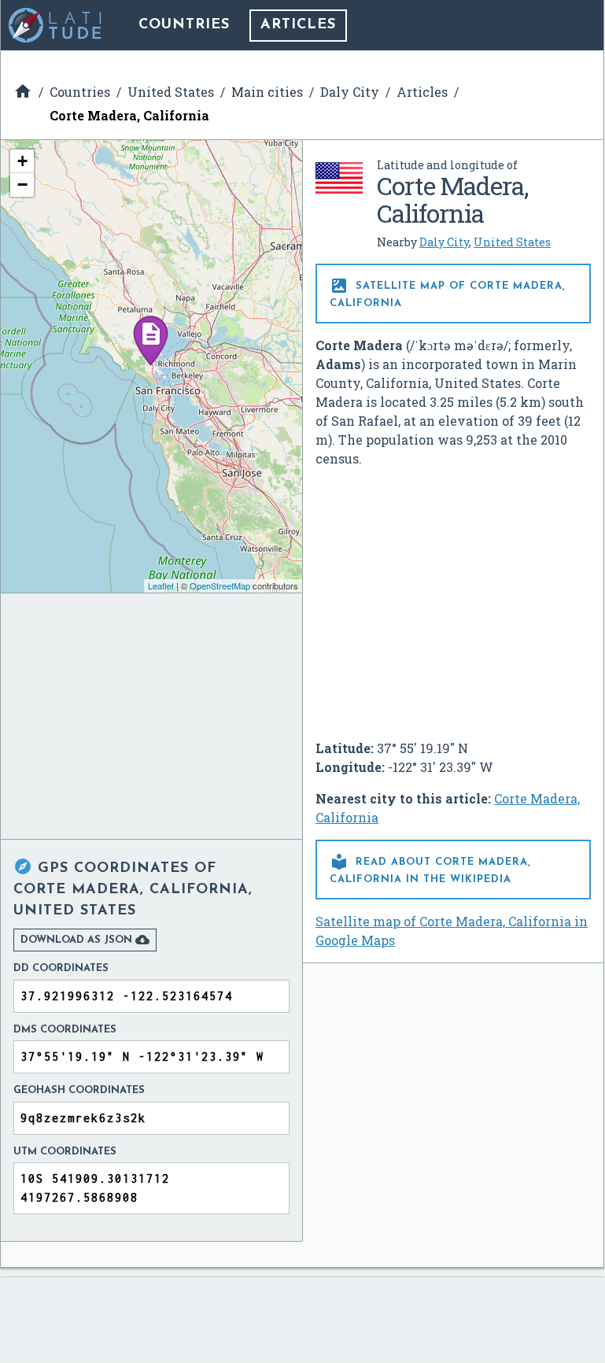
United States (512, 242)
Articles (298, 25)
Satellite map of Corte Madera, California (448, 292)
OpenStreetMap (220, 585)
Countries (184, 25)
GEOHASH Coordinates (79, 1090)
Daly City (444, 242)
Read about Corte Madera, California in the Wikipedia (430, 868)
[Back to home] (56, 25)
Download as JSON (84, 940)
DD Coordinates (61, 968)
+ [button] (22, 161)
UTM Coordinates (64, 1152)
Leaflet (161, 585)
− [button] (22, 184)
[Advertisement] (453, 597)
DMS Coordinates (64, 1030)
